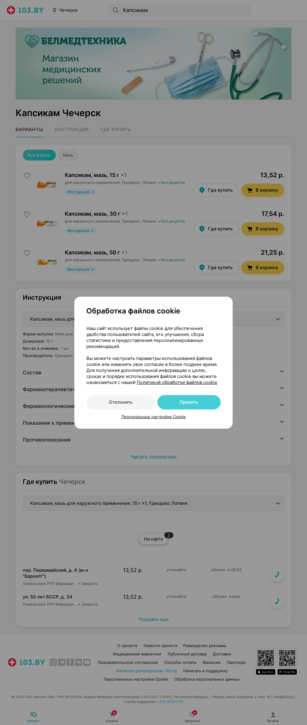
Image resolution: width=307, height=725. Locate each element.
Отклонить (121, 402)
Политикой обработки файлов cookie (177, 382)
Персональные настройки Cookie (153, 416)
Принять (189, 402)
